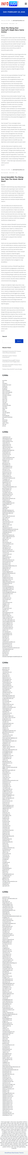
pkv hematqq (11, 1136)
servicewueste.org (6, 701)
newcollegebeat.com (7, 466)
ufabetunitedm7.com (7, 1103)
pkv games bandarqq (7, 417)
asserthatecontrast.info (8, 830)
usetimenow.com (6, 742)
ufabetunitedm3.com (7, 1102)
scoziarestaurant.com (7, 628)
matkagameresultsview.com (9, 730)
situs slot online (20, 1132)
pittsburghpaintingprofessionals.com (11, 1066)
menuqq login (5, 1122)
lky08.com (4, 764)
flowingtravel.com (6, 720)
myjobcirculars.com (7, 705)
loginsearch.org (6, 850)
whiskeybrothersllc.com (8, 1113)
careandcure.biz (6, 1050)
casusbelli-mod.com (7, 492)
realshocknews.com (7, 1020)
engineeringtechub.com (8, 993)
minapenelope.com (7, 476)
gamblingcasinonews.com (8, 695)
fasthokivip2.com (6, 957)
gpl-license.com (6, 574)
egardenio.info (5, 1040)
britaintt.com (5, 652)
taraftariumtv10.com (7, 792)
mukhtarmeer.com (6, 598)
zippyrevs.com (5, 702)
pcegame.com (5, 605)
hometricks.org (6, 1056)
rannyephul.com (6, 787)
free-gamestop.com (7, 927)
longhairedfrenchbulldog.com (9, 963)
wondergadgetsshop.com (8, 502)
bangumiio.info (6, 833)
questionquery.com (7, 793)
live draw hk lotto (6, 405)
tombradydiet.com (6, 489)
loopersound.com (6, 475)
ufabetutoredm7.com (7, 1107)
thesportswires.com (7, 976)
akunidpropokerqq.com (8, 510)
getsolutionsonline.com (8, 732)
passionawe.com (6, 1065)
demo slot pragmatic (7, 392)
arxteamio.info (5, 1042)
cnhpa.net (4, 1027)
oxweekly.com (5, 779)
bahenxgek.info (6, 913)
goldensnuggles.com (7, 941)
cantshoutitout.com (7, 682)
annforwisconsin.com (7, 459)
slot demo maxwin (6, 395)
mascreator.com (6, 595)
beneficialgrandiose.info (8, 836)
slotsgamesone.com (7, 713)
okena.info (4, 508)
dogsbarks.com (6, 558)
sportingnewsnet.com (7, 979)
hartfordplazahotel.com (8, 874)
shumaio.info (5, 844)
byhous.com (5, 872)
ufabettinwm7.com (7, 1099)
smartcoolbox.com (6, 1078)
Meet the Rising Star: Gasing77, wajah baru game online (12, 30)
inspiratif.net (5, 670)
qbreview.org (5, 700)
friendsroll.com (6, 500)
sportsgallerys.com (7, 987)
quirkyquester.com (6, 1072)
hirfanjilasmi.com (6, 1055)
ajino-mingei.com (6, 483)
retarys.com (5, 938)
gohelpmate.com (6, 745)
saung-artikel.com (6, 955)
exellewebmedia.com (7, 926)
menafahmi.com (6, 596)
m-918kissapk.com (6, 875)
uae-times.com (5, 667)
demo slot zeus (5, 393)
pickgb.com (5, 1021)
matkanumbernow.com (8, 704)
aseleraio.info (5, 1037)
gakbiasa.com (5, 878)
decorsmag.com (6, 694)
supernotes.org (6, 1030)
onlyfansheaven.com (7, 762)
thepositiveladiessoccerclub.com (10, 529)
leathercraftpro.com (7, 1058)
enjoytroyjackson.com (7, 561)
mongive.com (5, 729)
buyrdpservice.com (7, 943)
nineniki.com (5, 721)
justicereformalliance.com (8, 478)
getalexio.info (5, 1043)
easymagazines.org (6, 1053)
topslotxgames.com (7, 708)
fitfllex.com (5, 768)
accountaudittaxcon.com (8, 1044)
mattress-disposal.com (7, 1012)
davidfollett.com (6, 464)
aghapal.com (5, 519)
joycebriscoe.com (6, 454)
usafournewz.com (6, 444)
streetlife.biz (5, 859)
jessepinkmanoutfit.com (8, 935)
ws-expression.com (7, 608)
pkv (3, 382)
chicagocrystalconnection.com (9, 881)
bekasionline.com (6, 678)
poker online (5, 423)
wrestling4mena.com (7, 751)
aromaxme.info (6, 828)
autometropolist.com (7, 549)
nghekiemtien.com (6, 808)
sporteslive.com (6, 982)
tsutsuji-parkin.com (7, 524)
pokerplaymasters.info (7, 907)
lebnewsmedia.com (7, 495)
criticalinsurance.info (7, 735)
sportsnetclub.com (6, 949)
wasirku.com (5, 809)
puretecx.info (5, 820)
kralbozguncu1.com (7, 590)
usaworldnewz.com (7, 440)
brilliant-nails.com (6, 796)
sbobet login (9, 1144)
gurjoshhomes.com (7, 488)
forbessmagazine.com (7, 571)
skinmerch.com (6, 469)
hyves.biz (4, 861)
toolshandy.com (6, 783)
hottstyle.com (5, 584)
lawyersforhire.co (6, 964)
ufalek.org (4, 1011)
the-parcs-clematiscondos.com (9, 898)
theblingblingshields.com (8, 983)
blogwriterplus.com (7, 902)
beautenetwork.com (7, 643)
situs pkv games (6, 412)
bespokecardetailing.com (8, 511)
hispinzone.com (6, 714)
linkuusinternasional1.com (8, 498)
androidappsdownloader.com (9, 740)
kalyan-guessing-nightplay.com (9, 738)
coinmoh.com (5, 552)
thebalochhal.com (6, 445)
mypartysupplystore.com (8, 457)
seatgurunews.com (6, 504)
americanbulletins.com (7, 543)
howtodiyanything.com (8, 586)
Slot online (11, 23)
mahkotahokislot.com (7, 1008)
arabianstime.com (6, 546)
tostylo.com (5, 946)
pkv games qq (10, 1138)
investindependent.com (8, 589)
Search (4, 336)
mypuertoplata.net (6, 685)
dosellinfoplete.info (7, 839)
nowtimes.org (5, 855)
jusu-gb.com (5, 900)
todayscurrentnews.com (8, 1088)
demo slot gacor (6, 390)
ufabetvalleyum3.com (7, 1109)
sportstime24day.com (7, 980)
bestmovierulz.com (7, 472)
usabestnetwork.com (7, 933)
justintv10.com (6, 802)
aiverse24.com (5, 639)
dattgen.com (5, 555)
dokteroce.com (6, 799)
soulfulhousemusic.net (7, 1081)
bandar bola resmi (6, 384)
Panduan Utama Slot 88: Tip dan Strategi (12, 369)
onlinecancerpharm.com (8, 1009)
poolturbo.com (6, 812)
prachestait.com (6, 814)
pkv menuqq (19, 1135)
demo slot (4, 399)
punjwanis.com (6, 897)
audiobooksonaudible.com (8, 642)
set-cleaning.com (6, 631)
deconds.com (5, 653)
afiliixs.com (5, 541)
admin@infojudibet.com (18, 20)
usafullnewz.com (6, 437)
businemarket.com (6, 965)
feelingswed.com (6, 568)
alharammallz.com (6, 542)
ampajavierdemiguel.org (8, 450)
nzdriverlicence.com (7, 602)
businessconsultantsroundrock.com (11, 647)
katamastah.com (6, 1034)
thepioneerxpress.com (7, 686)
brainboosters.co (6, 451)
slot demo (4, 383)
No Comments (4, 23)
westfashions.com (6, 781)
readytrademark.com (7, 625)
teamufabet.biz (6, 689)
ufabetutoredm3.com (7, 1106)
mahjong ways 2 (7, 1133)
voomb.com (5, 998)
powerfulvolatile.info (7, 841)
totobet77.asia (5, 1090)
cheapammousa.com (7, 527)
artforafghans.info (6, 815)
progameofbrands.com (7, 698)
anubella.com (5, 640)
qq (4, 1138)
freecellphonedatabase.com (9, 923)
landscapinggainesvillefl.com (9, 592)
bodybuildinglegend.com (8, 795)
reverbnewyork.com (7, 467)
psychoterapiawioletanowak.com (10, 1069)
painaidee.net (5, 971)
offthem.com (5, 673)
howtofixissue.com (6, 688)
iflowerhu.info (5, 880)
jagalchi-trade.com (6, 473)
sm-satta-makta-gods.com (8, 620)
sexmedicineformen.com (8, 1074)
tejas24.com (5, 811)
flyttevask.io (5, 871)
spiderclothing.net (6, 501)
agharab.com (5, 526)
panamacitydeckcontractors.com (10, 780)
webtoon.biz (5, 974)
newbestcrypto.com (7, 951)
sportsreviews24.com (7, 1002)
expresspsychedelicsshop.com (9, 565)
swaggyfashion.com (7, 790)
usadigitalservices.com (7, 755)
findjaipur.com (5, 460)
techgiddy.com (5, 917)
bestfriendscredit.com (7, 513)
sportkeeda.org (6, 1047)
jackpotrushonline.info (7, 920)
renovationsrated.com (7, 627)
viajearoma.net (6, 523)
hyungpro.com (5, 977)
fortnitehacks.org (6, 849)
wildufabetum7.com (7, 1115)
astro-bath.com (6, 517)
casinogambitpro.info (7, 905)
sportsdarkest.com (6, 973)
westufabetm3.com (7, 1112)
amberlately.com (6, 453)
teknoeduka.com (6, 614)
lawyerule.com (5, 803)
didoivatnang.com (6, 557)
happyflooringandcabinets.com (9, 1014)
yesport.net (5, 945)
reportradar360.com (7, 789)
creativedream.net (6, 758)
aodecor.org (5, 852)
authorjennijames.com (7, 521)
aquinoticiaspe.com (7, 961)
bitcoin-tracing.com (7, 644)
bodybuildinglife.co (7, 1015)
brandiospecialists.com (8, 723)
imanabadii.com (6, 882)
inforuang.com (5, 771)
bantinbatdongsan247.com (8, 910)
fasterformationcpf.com (8, 939)
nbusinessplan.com (7, 679)
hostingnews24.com (7, 583)
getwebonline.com (6, 761)
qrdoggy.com (5, 1017)
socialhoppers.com (7, 757)
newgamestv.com (6, 986)
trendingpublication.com (8, 1093)
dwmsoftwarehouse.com (8, 560)
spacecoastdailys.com (7, 624)
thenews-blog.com (6, 615)
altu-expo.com (5, 520)
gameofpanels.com (6, 739)
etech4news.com (6, 564)
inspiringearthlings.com (8, 587)
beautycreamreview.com (8, 551)
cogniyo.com (5, 1052)
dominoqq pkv (5, 415)
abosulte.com (5, 637)
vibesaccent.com (6, 448)
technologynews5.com (7, 612)
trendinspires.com (6, 786)
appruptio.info (5, 885)
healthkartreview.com (7, 579)
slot (16, 23)
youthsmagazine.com (7, 970)
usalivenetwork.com (7, 919)
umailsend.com (6, 936)
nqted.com (5, 601)
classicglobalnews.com (7, 649)
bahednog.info (5, 911)
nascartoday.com (6, 599)
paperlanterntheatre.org (8, 535)
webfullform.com (6, 691)
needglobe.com (6, 1062)
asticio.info (5, 1039)
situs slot (14, 1125)
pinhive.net (5, 863)
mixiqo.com (5, 1061)
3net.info (4, 505)
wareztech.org (5, 932)
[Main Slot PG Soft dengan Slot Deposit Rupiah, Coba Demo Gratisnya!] (9, 4)
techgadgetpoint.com (7, 999)
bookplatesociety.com (7, 494)
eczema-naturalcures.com (8, 516)
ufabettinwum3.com (7, 1100)
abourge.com (5, 539)
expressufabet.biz (6, 683)
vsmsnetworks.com (7, 672)
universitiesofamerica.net (8, 697)
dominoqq (4, 420)
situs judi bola (9, 1126)
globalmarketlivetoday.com (8, 573)
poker (3, 409)
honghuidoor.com (6, 719)
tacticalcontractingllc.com (8, 1084)
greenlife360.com (6, 680)
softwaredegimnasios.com (8, 621)
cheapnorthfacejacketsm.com (9, 486)
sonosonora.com (6, 497)
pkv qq (4, 414)
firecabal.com (5, 570)
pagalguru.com (6, 603)
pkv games (4, 387)
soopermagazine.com (7, 622)
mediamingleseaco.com (8, 805)
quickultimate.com (6, 1071)
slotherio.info (5, 846)
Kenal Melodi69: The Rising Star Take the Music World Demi (12, 179)
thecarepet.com (6, 901)
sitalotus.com (5, 1028)
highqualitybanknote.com (8, 582)
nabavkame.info (6, 877)
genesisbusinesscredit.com (8, 770)
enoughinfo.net (6, 862)
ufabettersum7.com (7, 1097)
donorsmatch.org (6, 853)
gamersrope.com (6, 924)
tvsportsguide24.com (7, 1001)
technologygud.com (7, 1018)
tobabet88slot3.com (7, 1087)
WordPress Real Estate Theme (14, 1152)
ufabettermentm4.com (7, 1096)
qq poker (21, 1142)
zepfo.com (4, 611)
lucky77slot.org (6, 1005)
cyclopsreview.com (7, 554)
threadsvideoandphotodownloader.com (11, 916)
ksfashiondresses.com (7, 1024)
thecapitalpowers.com (7, 1085)
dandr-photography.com (8, 798)
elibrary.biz (5, 514)
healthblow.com (6, 743)
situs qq (4, 424)
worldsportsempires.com (8, 1031)
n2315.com (5, 760)
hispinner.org (5, 733)
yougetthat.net (5, 948)
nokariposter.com (6, 736)
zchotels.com (5, 609)
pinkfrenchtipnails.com (8, 984)
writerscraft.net (6, 748)
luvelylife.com (5, 774)
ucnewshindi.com (6, 922)
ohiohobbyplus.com (7, 481)
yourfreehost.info (6, 485)
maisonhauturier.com (7, 593)
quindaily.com (5, 636)
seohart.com (5, 630)
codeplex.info (5, 507)
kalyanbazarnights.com (7, 716)
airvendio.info (5, 817)
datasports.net (5, 990)
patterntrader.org (6, 1025)
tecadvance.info (6, 821)
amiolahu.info (5, 824)
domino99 (12, 1141)
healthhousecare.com (7, 577)
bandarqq (4, 386)
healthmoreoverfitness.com (9, 707)
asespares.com (5, 545)
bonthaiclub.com (6, 491)
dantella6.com (5, 711)
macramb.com (5, 776)
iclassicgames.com (6, 954)
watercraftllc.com (6, 538)
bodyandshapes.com (7, 646)
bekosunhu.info (6, 834)
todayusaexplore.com (7, 441)
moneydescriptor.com (7, 968)
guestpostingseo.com (7, 904)
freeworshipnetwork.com (8, 536)
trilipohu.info (5, 884)
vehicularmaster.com (7, 447)
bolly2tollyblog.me (6, 868)
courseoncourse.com (7, 908)
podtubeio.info (6, 840)
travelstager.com (6, 784)
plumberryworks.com (7, 1068)
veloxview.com (6, 1110)
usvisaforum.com (6, 470)
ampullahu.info (6, 827)
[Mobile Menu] (26, 3)
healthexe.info (5, 818)
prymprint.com (6, 1046)
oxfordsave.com (6, 952)
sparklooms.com (6, 1083)
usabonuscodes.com (7, 618)
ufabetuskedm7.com (7, 1104)
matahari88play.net (7, 967)
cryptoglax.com (6, 479)
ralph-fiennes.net (6, 765)
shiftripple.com (6, 1075)
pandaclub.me (5, 869)
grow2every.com (6, 576)
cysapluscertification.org (8, 847)
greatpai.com (5, 533)
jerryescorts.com (6, 995)
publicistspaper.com (7, 634)
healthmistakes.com (7, 1023)
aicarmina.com (6, 456)
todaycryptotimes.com (7, 617)
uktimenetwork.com (7, 438)
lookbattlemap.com (7, 942)
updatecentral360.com (7, 1033)
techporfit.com (6, 676)
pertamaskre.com (6, 914)
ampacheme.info (6, 825)
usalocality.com (6, 442)
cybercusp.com (6, 650)
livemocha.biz (5, 858)
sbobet (24, 1144)
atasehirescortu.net (7, 992)
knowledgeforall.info (7, 752)
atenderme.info (6, 831)
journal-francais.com (7, 801)
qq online (4, 380)
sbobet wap (5, 403)
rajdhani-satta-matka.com (8, 746)
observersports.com (7, 958)
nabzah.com (5, 727)
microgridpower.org (7, 1059)
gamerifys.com (5, 669)
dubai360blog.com (6, 1003)
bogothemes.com (6, 482)
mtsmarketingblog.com (8, 806)
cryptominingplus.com (7, 960)
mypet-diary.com (6, 777)
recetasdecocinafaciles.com (9, 530)
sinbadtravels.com (6, 929)
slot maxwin (10, 1128)
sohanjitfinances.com (7, 1080)
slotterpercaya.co (6, 1077)
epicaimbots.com (6, 562)
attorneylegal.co (6, 996)
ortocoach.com (6, 1063)
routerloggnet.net (6, 710)
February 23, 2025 (5, 20)
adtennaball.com (6, 726)
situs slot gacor (20, 1128)
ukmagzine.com (6, 930)
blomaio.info (5, 837)
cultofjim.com (5, 461)
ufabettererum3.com (7, 1094)
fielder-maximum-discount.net (9, 767)
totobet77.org (5, 1091)
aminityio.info (5, 822)
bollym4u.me (5, 866)
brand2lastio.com (6, 754)
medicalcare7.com (6, 724)
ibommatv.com (6, 675)
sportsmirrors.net (6, 989)
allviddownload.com (7, 692)
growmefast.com (6, 1006)
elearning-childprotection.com (9, 749)
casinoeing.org (5, 856)
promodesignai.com (7, 633)
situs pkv (4, 402)
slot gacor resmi (18, 1133)
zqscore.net (5, 1036)
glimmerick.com (6, 463)
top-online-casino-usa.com (8, 717)
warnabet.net (5, 865)
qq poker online (22, 1122)
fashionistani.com (6, 567)
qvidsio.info (5, 843)
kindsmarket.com (6, 773)
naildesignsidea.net (7, 532)
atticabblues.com (6, 548)
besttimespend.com (7, 1049)
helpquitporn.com (6, 580)
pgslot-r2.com (5, 606)
